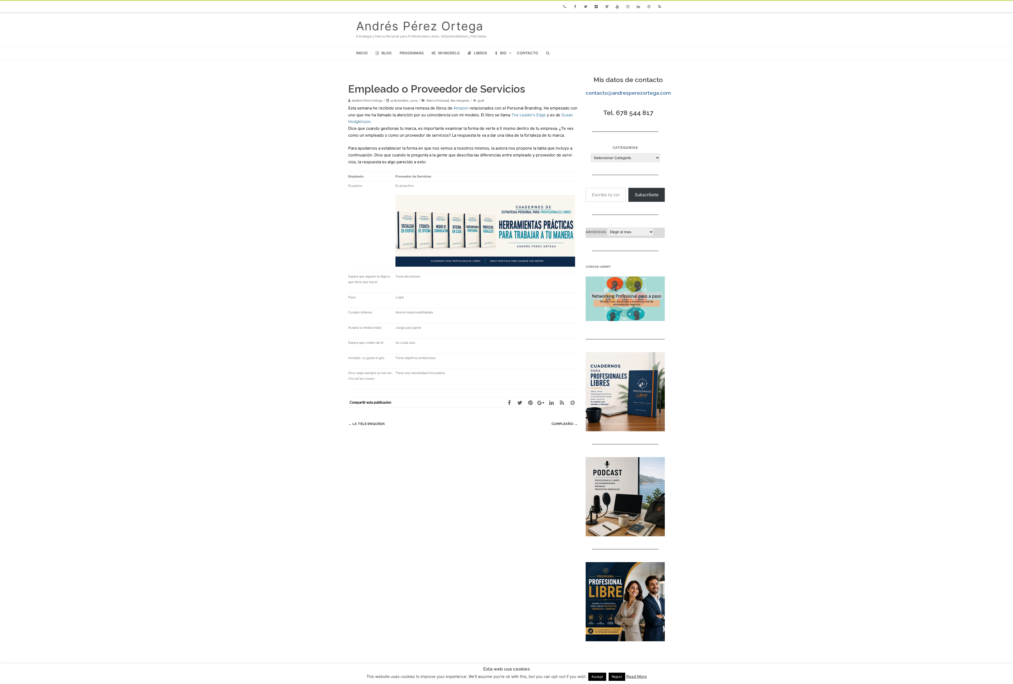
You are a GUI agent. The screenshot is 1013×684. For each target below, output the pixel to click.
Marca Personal (437, 100)
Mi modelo (449, 53)
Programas (412, 53)
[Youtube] (617, 6)
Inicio (362, 53)
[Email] (649, 6)
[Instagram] (628, 6)
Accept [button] (597, 677)
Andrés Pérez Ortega (419, 26)
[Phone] (564, 6)
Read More (636, 676)
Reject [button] (617, 677)
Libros (480, 53)
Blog (386, 53)
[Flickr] (596, 6)
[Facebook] (575, 6)
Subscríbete (646, 194)
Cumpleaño (564, 424)
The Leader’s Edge (528, 114)
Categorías (625, 148)
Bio (503, 53)
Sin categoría (460, 100)
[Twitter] (585, 6)
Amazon (461, 108)
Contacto (527, 53)
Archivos (596, 232)
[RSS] (659, 6)
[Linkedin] (638, 6)
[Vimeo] (606, 6)
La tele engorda (366, 424)
